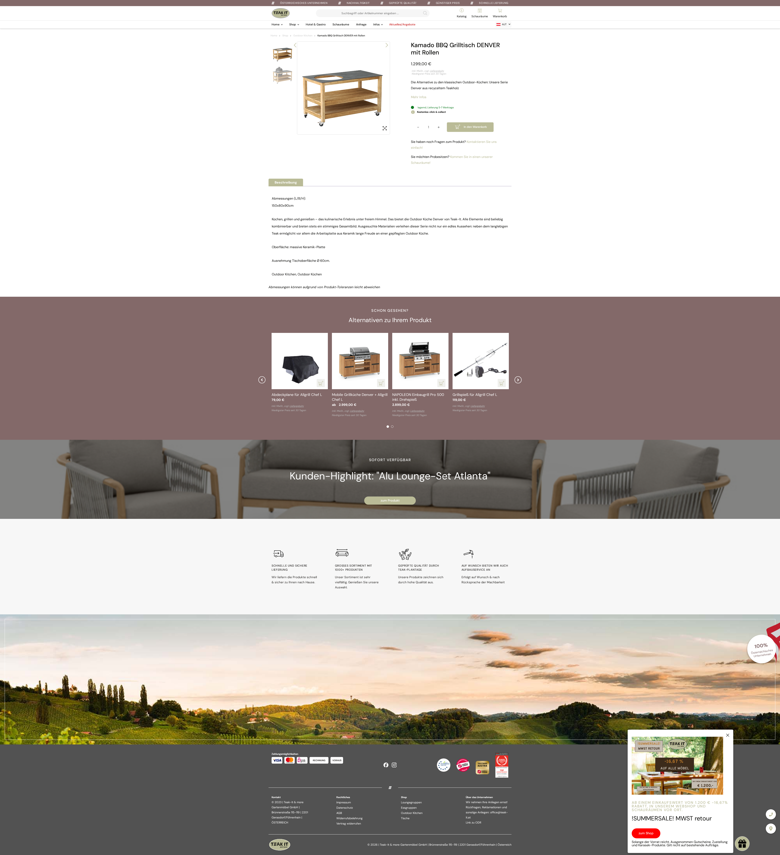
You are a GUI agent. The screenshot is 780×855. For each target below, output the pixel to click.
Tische (405, 818)
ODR (478, 822)
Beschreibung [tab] (286, 182)
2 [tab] (392, 426)
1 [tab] (388, 426)
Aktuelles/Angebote (402, 24)
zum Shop (646, 833)
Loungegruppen (411, 802)
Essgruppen (409, 807)
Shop (292, 24)
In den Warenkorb (475, 127)
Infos (376, 24)
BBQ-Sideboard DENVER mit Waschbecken (416, 397)
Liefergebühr (437, 71)
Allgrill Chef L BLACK (469, 394)
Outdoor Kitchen (302, 35)
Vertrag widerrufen (348, 823)
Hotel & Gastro (316, 24)
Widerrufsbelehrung (349, 818)
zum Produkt (390, 500)
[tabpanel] (300, 375)
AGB (339, 813)
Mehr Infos (418, 97)
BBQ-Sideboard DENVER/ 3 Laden (294, 397)
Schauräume (341, 24)
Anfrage (361, 24)
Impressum (343, 802)
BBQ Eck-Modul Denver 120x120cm (351, 397)
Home (276, 24)
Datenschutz (344, 807)
